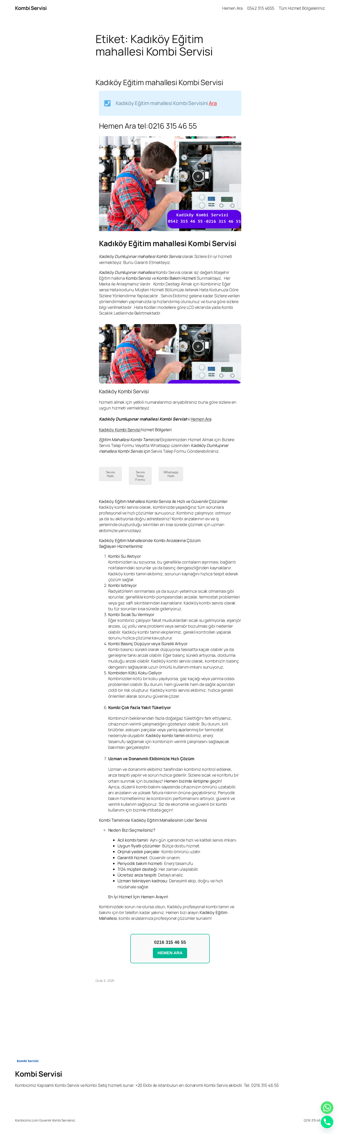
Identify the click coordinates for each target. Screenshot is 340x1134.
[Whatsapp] (327, 1107)
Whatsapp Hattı (171, 474)
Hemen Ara (201, 419)
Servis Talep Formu (140, 475)
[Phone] (327, 1122)
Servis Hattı (110, 474)
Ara (213, 103)
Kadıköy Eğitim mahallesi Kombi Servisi (159, 82)
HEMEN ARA (170, 953)
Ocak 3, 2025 (105, 980)
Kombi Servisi (31, 8)
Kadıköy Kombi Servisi (120, 429)
